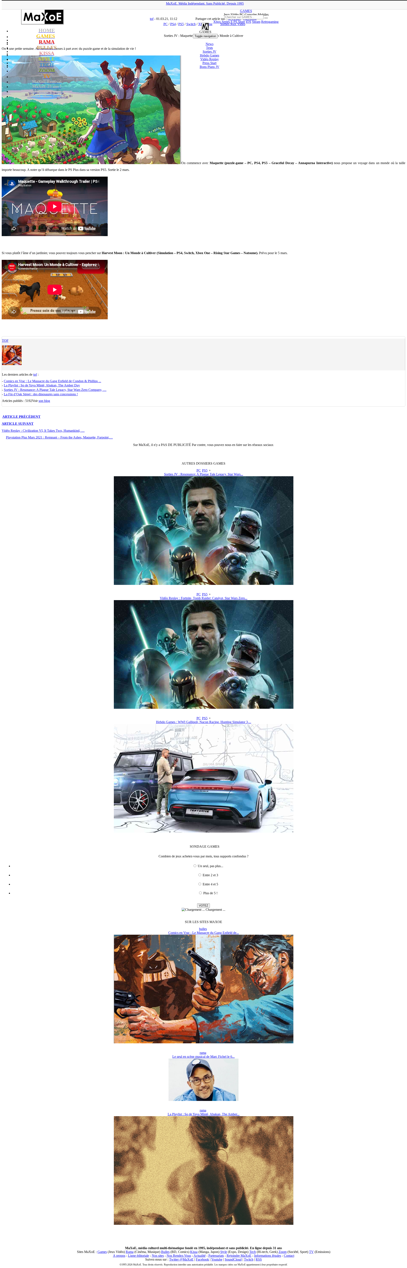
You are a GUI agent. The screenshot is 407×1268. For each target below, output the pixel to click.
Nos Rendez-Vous (179, 1255)
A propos (119, 1255)
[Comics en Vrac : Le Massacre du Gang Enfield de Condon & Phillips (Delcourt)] (203, 1042)
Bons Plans (209, 67)
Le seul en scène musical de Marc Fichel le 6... (203, 1056)
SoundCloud (233, 1259)
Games (102, 1252)
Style (223, 1252)
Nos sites (158, 1255)
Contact (289, 1255)
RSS (259, 1259)
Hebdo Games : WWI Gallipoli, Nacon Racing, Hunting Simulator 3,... (203, 722)
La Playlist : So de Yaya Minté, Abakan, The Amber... (204, 1114)
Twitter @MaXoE (181, 1259)
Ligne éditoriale (138, 1255)
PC (199, 470)
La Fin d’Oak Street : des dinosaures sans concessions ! (41, 394)
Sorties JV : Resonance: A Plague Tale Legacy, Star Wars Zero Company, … (55, 390)
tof (5, 340)
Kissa (194, 1252)
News (209, 44)
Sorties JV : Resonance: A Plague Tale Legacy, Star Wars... (203, 474)
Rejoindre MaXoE (239, 1255)
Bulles (165, 1252)
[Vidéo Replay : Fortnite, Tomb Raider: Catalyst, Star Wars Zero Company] (203, 707)
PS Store (239, 22)
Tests (209, 48)
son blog (44, 401)
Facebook (202, 1259)
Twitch (248, 1259)
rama (203, 1053)
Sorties (209, 51)
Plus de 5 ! (210, 893)
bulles (203, 929)
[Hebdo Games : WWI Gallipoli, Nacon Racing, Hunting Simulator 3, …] (203, 831)
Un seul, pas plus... (210, 866)
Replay (209, 59)
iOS (248, 22)
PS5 (205, 470)
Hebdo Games (209, 55)
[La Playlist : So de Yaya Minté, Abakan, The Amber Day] (203, 1223)
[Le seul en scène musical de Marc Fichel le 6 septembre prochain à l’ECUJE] (203, 1100)
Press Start (209, 63)
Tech (252, 1252)
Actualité (200, 1255)
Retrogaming (270, 22)
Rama (130, 1252)
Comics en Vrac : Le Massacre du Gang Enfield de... (203, 932)
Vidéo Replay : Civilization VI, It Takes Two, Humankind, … (43, 430)
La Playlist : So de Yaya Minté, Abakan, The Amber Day (42, 385)
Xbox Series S (223, 22)
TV (311, 1252)
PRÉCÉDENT (21, 416)
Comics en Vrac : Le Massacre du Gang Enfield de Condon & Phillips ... (52, 381)
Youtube (216, 1259)
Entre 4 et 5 (210, 884)
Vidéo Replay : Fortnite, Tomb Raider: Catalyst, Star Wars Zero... (203, 598)
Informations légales (267, 1255)
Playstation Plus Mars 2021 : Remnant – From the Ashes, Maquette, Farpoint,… (59, 437)
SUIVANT (17, 423)
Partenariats (216, 1255)
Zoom (283, 1252)
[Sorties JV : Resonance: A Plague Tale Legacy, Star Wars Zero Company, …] (203, 584)
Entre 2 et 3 (210, 875)
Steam (256, 22)
